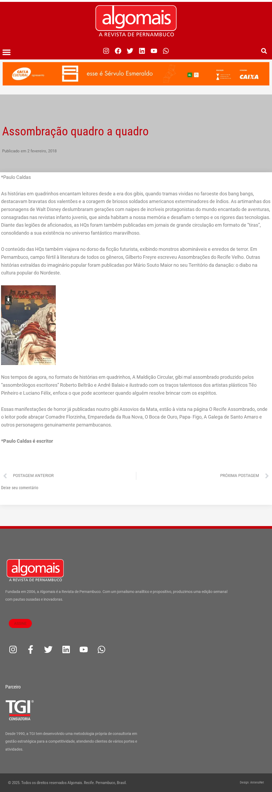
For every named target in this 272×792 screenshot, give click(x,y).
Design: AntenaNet (252, 782)
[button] (6, 52)
